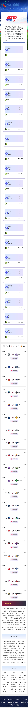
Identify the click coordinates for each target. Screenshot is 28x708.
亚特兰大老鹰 (5, 682)
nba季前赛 (13, 675)
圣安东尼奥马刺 (6, 679)
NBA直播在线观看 (15, 673)
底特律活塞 (13, 677)
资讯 (13, 705)
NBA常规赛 (5, 675)
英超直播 (11, 9)
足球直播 (10, 699)
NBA (8, 55)
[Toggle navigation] (24, 4)
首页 (4, 699)
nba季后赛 (13, 691)
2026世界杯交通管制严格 (8, 684)
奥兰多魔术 (5, 677)
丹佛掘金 (21, 677)
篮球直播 (18, 699)
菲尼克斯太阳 (14, 679)
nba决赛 (4, 691)
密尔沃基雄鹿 (22, 682)
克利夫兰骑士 (22, 675)
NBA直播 (19, 9)
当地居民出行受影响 (16, 684)
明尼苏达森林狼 (15, 682)
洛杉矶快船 (22, 679)
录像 (18, 705)
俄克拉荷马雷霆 (23, 691)
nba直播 (4, 673)
